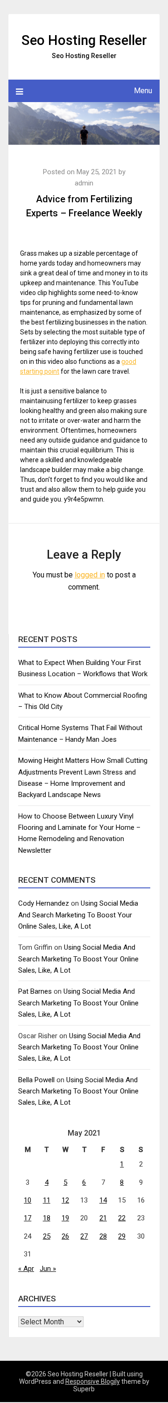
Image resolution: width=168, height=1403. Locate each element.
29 (122, 1236)
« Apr (26, 1268)
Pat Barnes (35, 991)
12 (65, 1200)
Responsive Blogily (92, 1381)
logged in (90, 574)
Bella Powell (36, 1080)
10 (27, 1200)
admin (84, 183)
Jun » (48, 1268)
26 (65, 1236)
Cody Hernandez (43, 903)
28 (103, 1236)
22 (122, 1218)
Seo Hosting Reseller (84, 40)
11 (46, 1200)
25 (46, 1236)
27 (84, 1236)
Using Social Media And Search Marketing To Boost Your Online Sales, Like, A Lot (78, 914)
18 (46, 1218)
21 (103, 1218)
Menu (143, 90)
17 (27, 1218)
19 (65, 1218)
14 (103, 1200)
